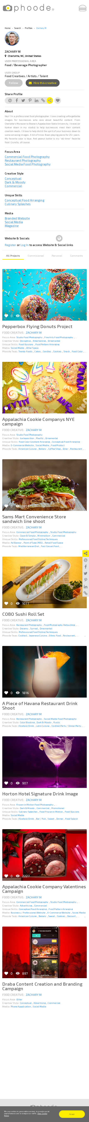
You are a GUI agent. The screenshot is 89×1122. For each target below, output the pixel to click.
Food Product (57, 445)
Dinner (59, 818)
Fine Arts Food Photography (58, 337)
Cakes (37, 351)
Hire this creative (45, 83)
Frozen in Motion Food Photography (34, 804)
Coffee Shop (54, 448)
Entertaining (39, 340)
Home (8, 28)
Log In (24, 245)
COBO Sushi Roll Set (23, 614)
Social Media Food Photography (28, 164)
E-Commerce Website (22, 445)
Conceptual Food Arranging (24, 200)
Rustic (56, 722)
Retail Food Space (54, 542)
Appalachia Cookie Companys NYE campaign (38, 421)
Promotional (57, 808)
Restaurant (76, 448)
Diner (65, 448)
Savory (80, 635)
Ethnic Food (55, 635)
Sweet (51, 818)
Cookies (57, 351)
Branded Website (17, 218)
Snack (67, 351)
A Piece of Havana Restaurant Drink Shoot (40, 705)
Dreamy (24, 628)
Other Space (32, 348)
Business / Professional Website (28, 912)
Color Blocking (27, 722)
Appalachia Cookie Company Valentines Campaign (44, 888)
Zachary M (41, 28)
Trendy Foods (25, 351)
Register (10, 245)
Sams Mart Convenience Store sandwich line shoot (34, 518)
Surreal (34, 628)
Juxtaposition (27, 438)
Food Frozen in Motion (51, 811)
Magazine (12, 226)
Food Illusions (26, 344)
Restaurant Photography (23, 160)
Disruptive (25, 340)
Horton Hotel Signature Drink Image (40, 793)
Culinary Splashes (18, 204)
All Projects (13, 255)
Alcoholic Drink (26, 726)
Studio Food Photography (29, 337)
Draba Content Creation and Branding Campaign (42, 986)
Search (17, 28)
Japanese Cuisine (38, 635)
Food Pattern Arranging (47, 344)
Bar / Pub (41, 818)
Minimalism (43, 535)
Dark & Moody (15, 182)
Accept (72, 1114)
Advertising (26, 905)
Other (19, 999)
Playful (39, 438)
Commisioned (36, 255)
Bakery (42, 448)
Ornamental (54, 340)
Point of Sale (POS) (33, 542)
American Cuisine (27, 448)
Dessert (71, 916)
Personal (57, 255)
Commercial (13, 186)
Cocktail (22, 635)
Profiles (28, 28)
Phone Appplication (21, 1006)
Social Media (14, 222)
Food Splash (71, 818)
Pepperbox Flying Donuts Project (37, 326)
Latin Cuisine (43, 726)
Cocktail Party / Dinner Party (66, 726)
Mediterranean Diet (28, 546)
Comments (76, 255)
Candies (47, 351)
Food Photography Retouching (59, 625)
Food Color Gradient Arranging (34, 441)
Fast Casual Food (50, 546)
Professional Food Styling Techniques (38, 539)
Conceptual (13, 178)
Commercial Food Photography (27, 157)
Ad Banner (16, 542)
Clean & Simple (28, 535)
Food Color (77, 351)
